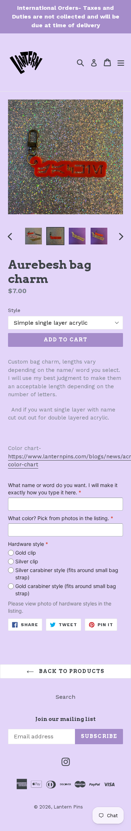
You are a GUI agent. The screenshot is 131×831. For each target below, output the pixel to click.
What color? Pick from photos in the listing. (60, 518)
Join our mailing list (65, 719)
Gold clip (25, 553)
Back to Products (70, 671)
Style (14, 310)
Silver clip (26, 561)
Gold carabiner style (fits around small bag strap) (65, 589)
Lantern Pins (68, 807)
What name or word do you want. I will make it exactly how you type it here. (63, 488)
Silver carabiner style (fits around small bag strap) (66, 573)
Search (65, 696)
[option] (33, 236)
